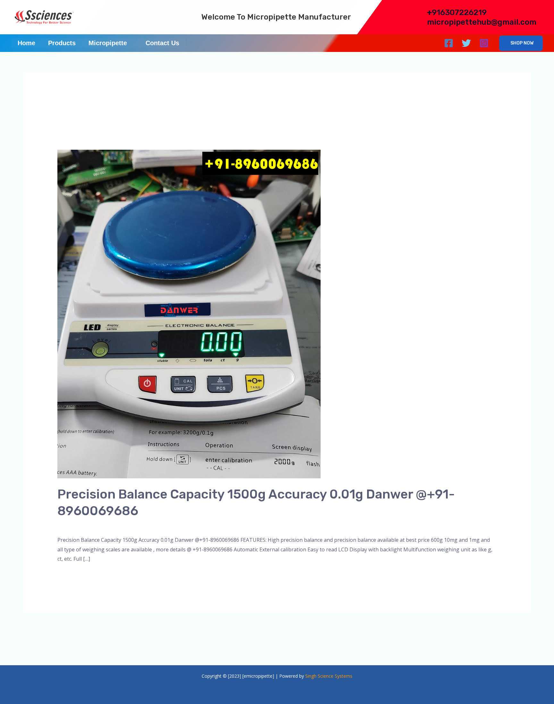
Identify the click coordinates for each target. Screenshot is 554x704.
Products (62, 42)
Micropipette (107, 42)
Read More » (72, 576)
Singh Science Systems (328, 676)
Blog (110, 525)
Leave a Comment (78, 525)
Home (26, 42)
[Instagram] (484, 43)
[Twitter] (466, 43)
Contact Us (162, 42)
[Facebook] (448, 43)
